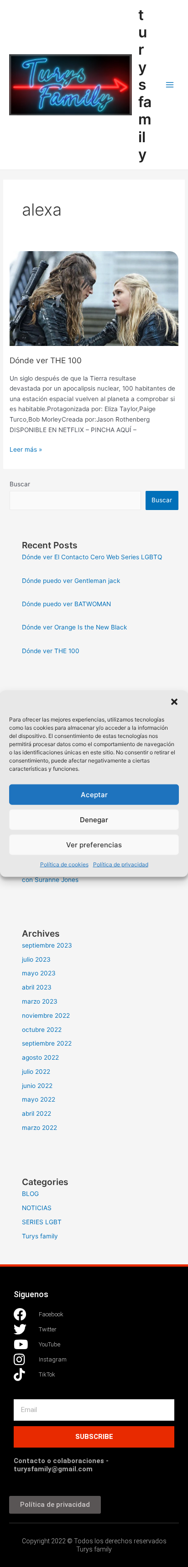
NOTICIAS (37, 1207)
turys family (144, 84)
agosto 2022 (40, 1057)
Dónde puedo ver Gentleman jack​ (71, 580)
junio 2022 (37, 1085)
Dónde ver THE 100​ (46, 360)
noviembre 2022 (46, 1015)
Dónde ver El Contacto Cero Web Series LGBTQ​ (92, 557)
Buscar (20, 484)
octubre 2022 (42, 1029)
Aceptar (94, 794)
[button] (174, 701)
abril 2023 (37, 987)
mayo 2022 (38, 1099)
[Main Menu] (170, 85)
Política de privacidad (120, 864)
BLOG (30, 1193)
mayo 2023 (39, 973)
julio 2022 (36, 1071)
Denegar (94, 819)
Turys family (40, 1236)
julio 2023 (36, 959)
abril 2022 (36, 1113)
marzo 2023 (39, 1001)
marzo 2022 (39, 1127)
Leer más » (26, 448)
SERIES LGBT (42, 1222)
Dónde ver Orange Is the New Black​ (74, 627)
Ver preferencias (94, 844)
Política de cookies (64, 864)
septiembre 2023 (47, 945)
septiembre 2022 (47, 1043)
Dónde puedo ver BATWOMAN (66, 604)
